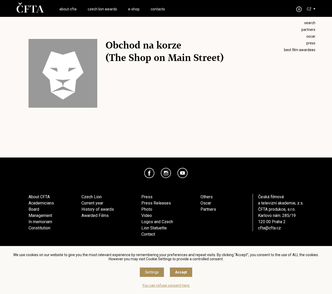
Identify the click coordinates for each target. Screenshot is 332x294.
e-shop (134, 9)
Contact (148, 234)
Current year (92, 203)
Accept (181, 272)
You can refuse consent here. (166, 285)
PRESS (310, 43)
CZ (309, 9)
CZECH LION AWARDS (102, 9)
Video (146, 215)
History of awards (97, 209)
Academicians (41, 203)
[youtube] (182, 173)
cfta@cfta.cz (269, 227)
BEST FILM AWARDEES (299, 50)
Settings (152, 272)
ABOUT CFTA (68, 9)
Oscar (205, 203)
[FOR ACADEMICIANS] (299, 9)
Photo (146, 209)
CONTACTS (158, 9)
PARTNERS (308, 30)
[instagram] (166, 173)
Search (309, 23)
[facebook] (149, 173)
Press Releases (156, 203)
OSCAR (310, 36)
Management (40, 215)
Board (34, 209)
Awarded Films (95, 215)
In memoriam (40, 221)
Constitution (39, 227)
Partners (208, 209)
